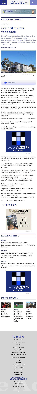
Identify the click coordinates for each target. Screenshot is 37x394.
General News (18, 339)
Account (18, 362)
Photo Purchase (18, 367)
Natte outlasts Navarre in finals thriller (14, 243)
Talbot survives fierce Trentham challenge (29, 315)
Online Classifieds (18, 352)
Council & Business (11, 19)
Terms (22, 386)
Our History (18, 372)
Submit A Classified (18, 365)
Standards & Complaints (18, 385)
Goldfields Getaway (18, 357)
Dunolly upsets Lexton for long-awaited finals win (18, 264)
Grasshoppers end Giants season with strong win (17, 253)
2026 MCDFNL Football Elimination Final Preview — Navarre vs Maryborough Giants (18, 316)
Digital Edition (18, 347)
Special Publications (18, 355)
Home (18, 360)
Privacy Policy (16, 386)
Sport (18, 344)
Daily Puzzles (18, 350)
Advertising (18, 370)
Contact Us (19, 375)
